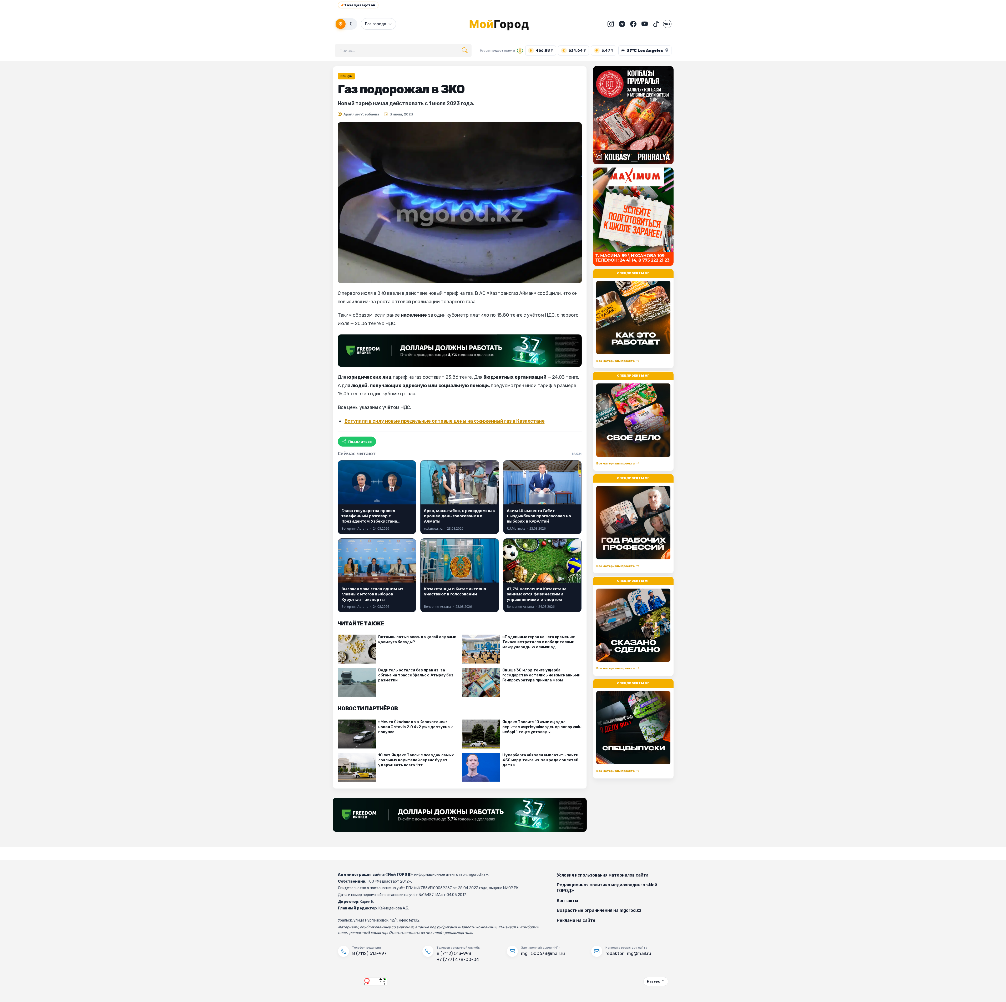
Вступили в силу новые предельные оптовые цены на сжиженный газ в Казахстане (445, 421)
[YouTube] (644, 24)
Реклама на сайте (576, 920)
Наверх (653, 981)
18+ (667, 24)
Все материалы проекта (615, 361)
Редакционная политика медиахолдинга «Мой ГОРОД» (607, 887)
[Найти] (464, 50)
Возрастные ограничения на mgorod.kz (599, 910)
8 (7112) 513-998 (454, 953)
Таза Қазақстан (358, 5)
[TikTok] (656, 24)
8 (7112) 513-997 (369, 953)
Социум (346, 76)
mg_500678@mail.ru (543, 953)
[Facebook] (633, 24)
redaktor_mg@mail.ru (628, 953)
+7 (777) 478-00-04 (458, 959)
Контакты (567, 900)
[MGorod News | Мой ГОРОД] (503, 24)
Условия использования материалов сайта (603, 875)
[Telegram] (622, 24)
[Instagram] (610, 24)
